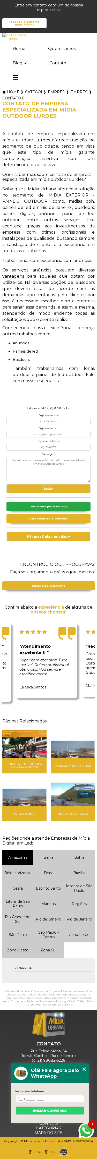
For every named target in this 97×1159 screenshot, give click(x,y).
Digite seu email (48, 428)
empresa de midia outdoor (79, 92)
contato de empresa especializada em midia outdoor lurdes (13, 98)
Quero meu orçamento (48, 585)
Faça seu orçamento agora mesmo (24, 23)
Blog (18, 63)
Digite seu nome (48, 415)
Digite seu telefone (48, 441)
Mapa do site (49, 1132)
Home (19, 48)
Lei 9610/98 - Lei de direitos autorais (49, 1004)
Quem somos (62, 48)
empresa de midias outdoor (56, 92)
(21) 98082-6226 (50, 1060)
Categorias (33, 92)
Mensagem (48, 454)
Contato (57, 63)
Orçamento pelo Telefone (48, 518)
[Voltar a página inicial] (48, 37)
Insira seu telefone (29, 1091)
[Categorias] (15, 78)
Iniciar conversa (50, 1111)
